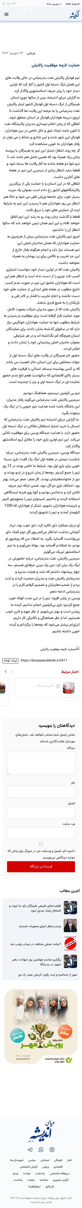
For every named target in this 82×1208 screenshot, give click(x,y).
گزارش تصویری (60, 1180)
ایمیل (71, 803)
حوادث (27, 1173)
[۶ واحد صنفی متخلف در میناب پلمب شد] (70, 943)
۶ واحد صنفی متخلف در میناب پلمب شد (35, 944)
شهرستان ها (16, 1160)
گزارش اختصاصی (28, 1167)
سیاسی (32, 1160)
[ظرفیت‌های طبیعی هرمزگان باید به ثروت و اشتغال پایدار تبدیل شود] (70, 907)
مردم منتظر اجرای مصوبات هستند (40, 926)
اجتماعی (45, 1160)
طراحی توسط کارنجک (41, 1202)
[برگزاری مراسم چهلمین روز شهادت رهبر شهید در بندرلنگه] (70, 961)
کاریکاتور (49, 1187)
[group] (46, 688)
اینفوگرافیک (34, 1187)
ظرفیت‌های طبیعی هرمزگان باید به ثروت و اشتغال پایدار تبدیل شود (35, 908)
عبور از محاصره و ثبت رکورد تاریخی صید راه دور (47, 975)
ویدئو (15, 1173)
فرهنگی (58, 1160)
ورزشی (31, 53)
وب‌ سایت (69, 824)
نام (73, 782)
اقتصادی (58, 1167)
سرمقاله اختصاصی (59, 1173)
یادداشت (40, 1173)
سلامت (31, 1180)
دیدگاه (71, 748)
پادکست (18, 1180)
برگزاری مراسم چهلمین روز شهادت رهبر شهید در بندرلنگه (36, 962)
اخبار (69, 1160)
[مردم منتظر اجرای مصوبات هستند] (70, 925)
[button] (5, 671)
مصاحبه (44, 1180)
